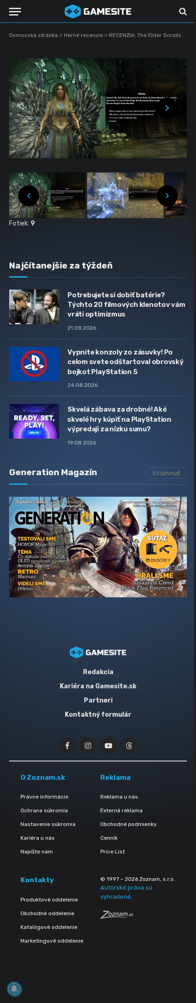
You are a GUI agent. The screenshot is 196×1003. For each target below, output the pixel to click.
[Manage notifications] (14, 989)
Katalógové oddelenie (49, 927)
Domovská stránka (33, 35)
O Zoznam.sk (43, 777)
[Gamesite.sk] (98, 11)
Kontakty (37, 880)
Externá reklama (121, 810)
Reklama (115, 777)
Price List (112, 851)
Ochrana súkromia (44, 810)
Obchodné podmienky (128, 824)
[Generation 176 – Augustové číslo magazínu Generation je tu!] (98, 547)
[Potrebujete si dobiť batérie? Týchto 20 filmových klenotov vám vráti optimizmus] (34, 307)
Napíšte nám (37, 851)
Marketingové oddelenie (52, 941)
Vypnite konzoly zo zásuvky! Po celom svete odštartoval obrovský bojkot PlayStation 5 (125, 362)
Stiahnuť (166, 473)
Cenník (109, 838)
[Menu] (15, 11)
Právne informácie (44, 797)
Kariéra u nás (38, 838)
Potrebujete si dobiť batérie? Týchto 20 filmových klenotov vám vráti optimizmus (126, 305)
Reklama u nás (119, 797)
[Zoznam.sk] (116, 916)
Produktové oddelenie (49, 899)
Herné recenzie (84, 35)
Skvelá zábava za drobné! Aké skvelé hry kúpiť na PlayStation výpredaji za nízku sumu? (119, 419)
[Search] (182, 11)
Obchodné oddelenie (47, 913)
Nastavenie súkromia (48, 824)
